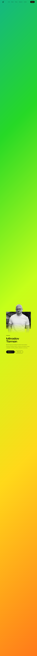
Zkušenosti (20, 1)
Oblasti (12, 1)
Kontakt (25, 1)
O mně (9, 1)
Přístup (16, 1)
